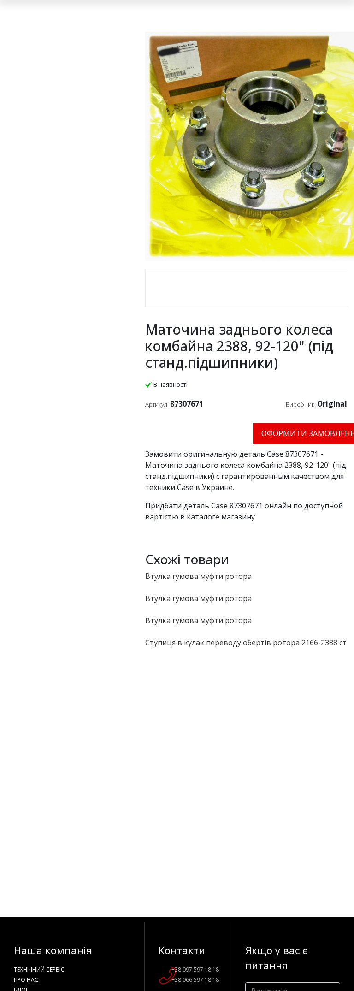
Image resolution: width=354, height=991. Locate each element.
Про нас (26, 980)
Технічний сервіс (39, 969)
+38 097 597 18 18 (195, 970)
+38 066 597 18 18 (195, 980)
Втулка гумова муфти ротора (198, 576)
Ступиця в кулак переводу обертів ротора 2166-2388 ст (246, 642)
